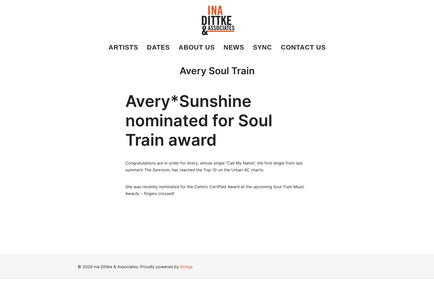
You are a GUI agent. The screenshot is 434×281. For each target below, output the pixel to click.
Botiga (186, 266)
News (234, 47)
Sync (262, 47)
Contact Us (303, 47)
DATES (158, 47)
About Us (197, 47)
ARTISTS (123, 47)
